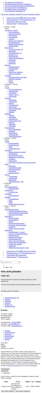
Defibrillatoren (13, 154)
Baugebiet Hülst (14, 218)
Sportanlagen (13, 93)
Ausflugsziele (13, 102)
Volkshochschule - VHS (16, 181)
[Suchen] (19, 262)
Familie (7, 141)
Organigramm (11, 22)
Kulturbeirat (12, 171)
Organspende (13, 161)
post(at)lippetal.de (16, 326)
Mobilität (7, 197)
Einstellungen (5, 369)
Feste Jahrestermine (15, 129)
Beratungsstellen (14, 143)
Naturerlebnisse (13, 91)
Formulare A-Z (13, 55)
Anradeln (11, 115)
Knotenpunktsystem (15, 121)
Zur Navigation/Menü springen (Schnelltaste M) (19, 6)
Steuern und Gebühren (16, 72)
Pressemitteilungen (14, 42)
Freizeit (7, 88)
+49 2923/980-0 (16, 322)
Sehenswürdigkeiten (15, 108)
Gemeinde (8, 75)
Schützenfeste (13, 133)
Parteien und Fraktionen (16, 41)
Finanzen (7, 65)
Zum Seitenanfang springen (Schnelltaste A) (18, 4)
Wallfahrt (11, 112)
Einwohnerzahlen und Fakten (18, 77)
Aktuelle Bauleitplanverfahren (18, 211)
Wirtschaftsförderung (11, 187)
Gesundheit (8, 150)
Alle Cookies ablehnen (8, 391)
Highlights (12, 131)
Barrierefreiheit (9, 336)
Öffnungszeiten (11, 23)
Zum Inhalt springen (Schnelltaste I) (16, 9)
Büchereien (12, 166)
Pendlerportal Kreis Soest (16, 204)
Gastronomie (13, 107)
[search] (10, 262)
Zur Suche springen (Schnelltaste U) (16, 7)
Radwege (11, 122)
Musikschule (12, 180)
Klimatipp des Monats (15, 237)
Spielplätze (12, 227)
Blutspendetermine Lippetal (17, 152)
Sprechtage (12, 62)
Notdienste (12, 159)
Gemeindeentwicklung (12, 209)
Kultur (7, 164)
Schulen (7, 175)
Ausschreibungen (14, 32)
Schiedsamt (12, 60)
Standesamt (12, 63)
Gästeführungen (13, 105)
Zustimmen (6, 373)
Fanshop (11, 103)
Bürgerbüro (12, 51)
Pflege (11, 147)
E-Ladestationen (14, 199)
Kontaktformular (10, 332)
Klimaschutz (8, 230)
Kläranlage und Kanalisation (17, 225)
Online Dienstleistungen (16, 58)
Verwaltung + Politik (11, 30)
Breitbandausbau (14, 188)
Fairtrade (7, 299)
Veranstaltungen (10, 128)
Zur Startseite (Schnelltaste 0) (14, 2)
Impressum (8, 334)
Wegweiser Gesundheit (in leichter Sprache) (22, 162)
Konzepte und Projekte (16, 215)
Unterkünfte (12, 110)
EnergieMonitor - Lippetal (17, 232)
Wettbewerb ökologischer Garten (19, 248)
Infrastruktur (8, 216)
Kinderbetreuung (14, 145)
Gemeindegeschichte (15, 168)
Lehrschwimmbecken (15, 89)
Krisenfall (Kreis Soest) (16, 155)
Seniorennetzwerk (14, 148)
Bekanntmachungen (15, 34)
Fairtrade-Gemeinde (15, 79)
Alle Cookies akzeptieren (23, 391)
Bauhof (11, 221)
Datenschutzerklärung (14, 365)
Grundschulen (13, 176)
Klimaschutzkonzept (15, 239)
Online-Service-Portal (13, 18)
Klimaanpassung (14, 235)
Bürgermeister (13, 35)
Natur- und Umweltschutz (17, 241)
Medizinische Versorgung (16, 157)
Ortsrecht (11, 39)
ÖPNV (11, 202)
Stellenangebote (13, 46)
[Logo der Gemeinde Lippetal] (20, 14)
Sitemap (7, 339)
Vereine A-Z (8, 304)
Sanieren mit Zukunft (15, 244)
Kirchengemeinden (14, 169)
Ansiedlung (8, 194)
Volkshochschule (10, 306)
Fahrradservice (13, 119)
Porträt (11, 81)
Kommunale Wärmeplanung (17, 242)
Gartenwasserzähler (15, 74)
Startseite (7, 331)
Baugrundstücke (14, 220)
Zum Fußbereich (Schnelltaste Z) (15, 11)
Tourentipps (12, 126)
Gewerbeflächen (14, 195)
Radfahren (8, 114)
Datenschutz (8, 338)
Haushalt (11, 70)
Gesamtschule (13, 178)
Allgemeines (12, 100)
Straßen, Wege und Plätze (16, 228)
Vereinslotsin (13, 96)
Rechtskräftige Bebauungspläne (18, 213)
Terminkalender (13, 135)
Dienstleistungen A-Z (13, 20)
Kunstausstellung (14, 173)
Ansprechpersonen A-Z (16, 49)
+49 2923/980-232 (13, 324)
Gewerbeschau (13, 192)
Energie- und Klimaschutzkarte (18, 234)
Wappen (11, 82)
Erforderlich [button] (5, 371)
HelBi (10, 201)
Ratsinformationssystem (16, 44)
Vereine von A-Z (14, 95)
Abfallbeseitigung (14, 67)
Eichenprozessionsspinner (17, 223)
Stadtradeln (12, 124)
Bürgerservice (9, 48)
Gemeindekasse (13, 68)
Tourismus (8, 98)
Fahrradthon (12, 117)
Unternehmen (9, 190)
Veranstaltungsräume (15, 136)
